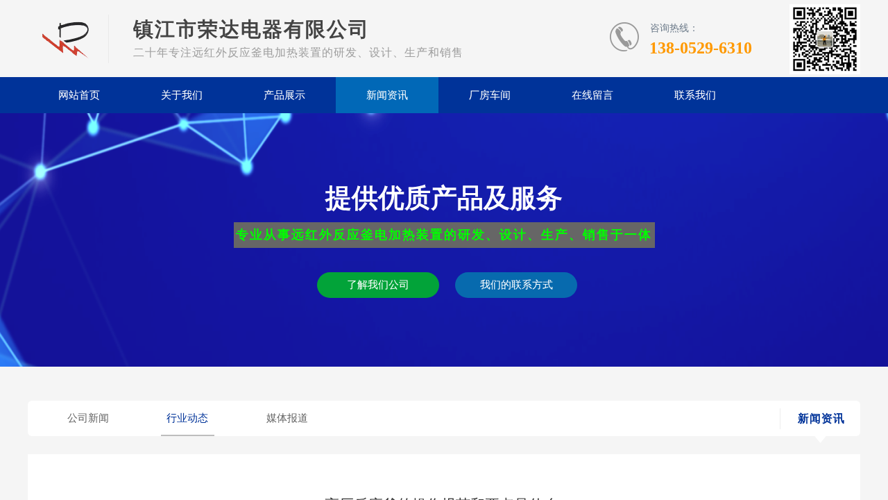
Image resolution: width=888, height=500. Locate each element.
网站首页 (79, 95)
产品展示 (284, 95)
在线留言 (592, 95)
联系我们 (695, 95)
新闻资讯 (387, 95)
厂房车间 (490, 95)
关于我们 (182, 95)
